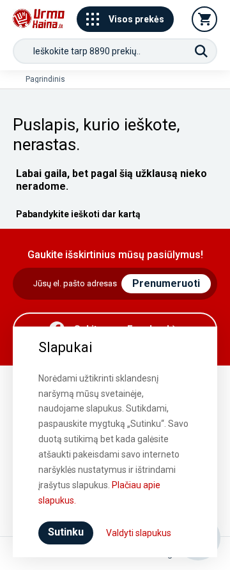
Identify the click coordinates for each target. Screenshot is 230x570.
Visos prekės (136, 19)
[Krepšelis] (204, 19)
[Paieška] (201, 51)
